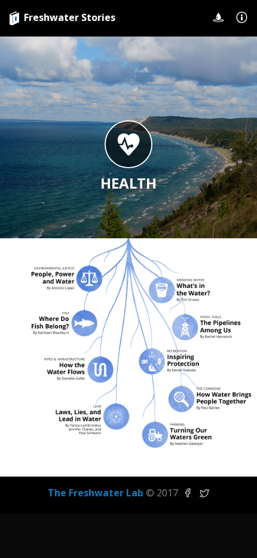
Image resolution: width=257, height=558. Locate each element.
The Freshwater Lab (95, 492)
